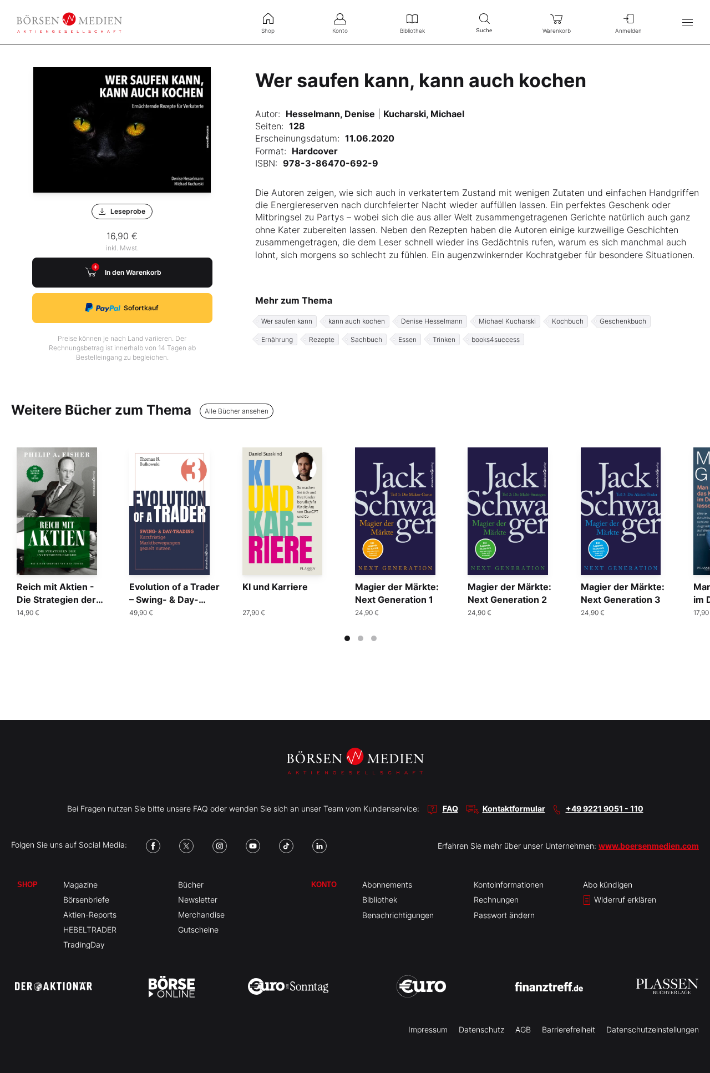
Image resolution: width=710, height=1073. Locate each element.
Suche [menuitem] (484, 30)
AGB (523, 1029)
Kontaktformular (514, 808)
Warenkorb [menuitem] (556, 30)
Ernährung (277, 339)
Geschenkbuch (623, 321)
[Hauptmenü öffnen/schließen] (687, 22)
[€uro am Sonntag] (288, 986)
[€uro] (421, 986)
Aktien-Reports (89, 914)
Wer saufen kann (286, 321)
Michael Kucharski (507, 321)
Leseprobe (127, 211)
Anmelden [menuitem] (628, 30)
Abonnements (387, 884)
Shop (27, 884)
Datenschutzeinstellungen (652, 1029)
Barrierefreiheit (568, 1029)
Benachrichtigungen (398, 915)
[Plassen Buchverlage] (667, 986)
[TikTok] (286, 846)
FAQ (450, 808)
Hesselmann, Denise (330, 113)
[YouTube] (253, 846)
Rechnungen (496, 899)
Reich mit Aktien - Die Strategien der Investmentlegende (59, 599)
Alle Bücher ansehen (236, 411)
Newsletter (197, 899)
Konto (324, 884)
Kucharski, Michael (423, 113)
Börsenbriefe (86, 899)
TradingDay (84, 944)
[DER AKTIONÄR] (53, 986)
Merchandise (201, 914)
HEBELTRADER (89, 929)
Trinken (444, 339)
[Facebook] (153, 846)
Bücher (191, 884)
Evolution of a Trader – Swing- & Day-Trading (174, 599)
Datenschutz (481, 1029)
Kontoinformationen (509, 884)
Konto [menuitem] (340, 30)
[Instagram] (219, 846)
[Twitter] (186, 846)
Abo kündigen (607, 884)
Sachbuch (366, 339)
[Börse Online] (172, 986)
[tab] (347, 638)
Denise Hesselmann (432, 321)
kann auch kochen (356, 321)
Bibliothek (379, 899)
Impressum (428, 1029)
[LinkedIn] (319, 846)
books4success (495, 339)
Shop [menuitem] (268, 30)
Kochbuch (568, 321)
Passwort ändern (504, 915)
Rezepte (321, 339)
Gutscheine (198, 929)
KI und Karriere (275, 586)
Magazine (80, 884)
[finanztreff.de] (549, 986)
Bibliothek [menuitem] (412, 30)
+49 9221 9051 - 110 (604, 808)
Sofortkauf (141, 308)
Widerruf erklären (624, 899)
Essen (407, 339)
